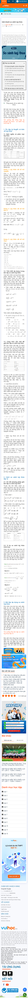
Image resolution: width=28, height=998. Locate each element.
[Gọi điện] (25, 995)
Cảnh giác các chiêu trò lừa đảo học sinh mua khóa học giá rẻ (14, 688)
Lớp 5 (5, 807)
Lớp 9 (5, 822)
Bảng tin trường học (5, 916)
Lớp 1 (5, 792)
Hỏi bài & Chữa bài (5, 920)
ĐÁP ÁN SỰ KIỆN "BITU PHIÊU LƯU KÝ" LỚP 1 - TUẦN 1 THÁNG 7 (13, 780)
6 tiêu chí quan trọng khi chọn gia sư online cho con (14, 692)
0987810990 (12, 893)
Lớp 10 (6, 826)
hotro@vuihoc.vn (8, 891)
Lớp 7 (5, 814)
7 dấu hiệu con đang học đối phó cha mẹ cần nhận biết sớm (14, 676)
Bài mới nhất (20, 740)
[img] (14, 10)
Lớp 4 (5, 803)
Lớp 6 (5, 811)
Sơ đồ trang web (5, 911)
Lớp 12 (10, 26)
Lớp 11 (6, 830)
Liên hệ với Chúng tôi (6, 907)
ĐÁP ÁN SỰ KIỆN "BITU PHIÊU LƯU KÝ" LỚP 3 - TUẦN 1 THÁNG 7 (13, 769)
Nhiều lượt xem (8, 740)
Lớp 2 (5, 795)
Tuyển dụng (4, 909)
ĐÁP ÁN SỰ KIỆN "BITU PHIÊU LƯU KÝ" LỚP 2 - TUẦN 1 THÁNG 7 (13, 775)
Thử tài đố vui (4, 918)
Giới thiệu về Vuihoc (5, 904)
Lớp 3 (5, 799)
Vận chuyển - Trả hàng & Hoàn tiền (9, 897)
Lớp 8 (5, 818)
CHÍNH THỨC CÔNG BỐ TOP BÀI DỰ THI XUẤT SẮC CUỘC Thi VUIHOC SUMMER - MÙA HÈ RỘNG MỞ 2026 (14, 682)
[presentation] (8, 173)
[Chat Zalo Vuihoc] (25, 989)
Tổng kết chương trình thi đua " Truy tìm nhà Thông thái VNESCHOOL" (14, 764)
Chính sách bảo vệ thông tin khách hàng (10, 899)
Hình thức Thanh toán (6, 895)
